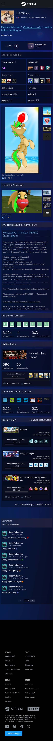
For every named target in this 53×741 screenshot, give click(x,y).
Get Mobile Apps (13, 733)
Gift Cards (9, 673)
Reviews (48, 504)
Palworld (23, 430)
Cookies (8, 697)
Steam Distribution (12, 669)
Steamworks (10, 665)
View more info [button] (7, 35)
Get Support (30, 693)
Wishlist (40, 504)
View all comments (10, 525)
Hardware (29, 665)
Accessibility (10, 688)
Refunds (8, 701)
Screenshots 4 (13, 497)
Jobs (27, 661)
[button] (12, 45)
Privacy (8, 684)
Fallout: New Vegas (37, 355)
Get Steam (29, 684)
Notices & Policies (12, 693)
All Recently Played (26, 504)
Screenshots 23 (13, 383)
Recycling (29, 669)
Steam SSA (9, 661)
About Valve (30, 656)
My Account (30, 697)
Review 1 (27, 383)
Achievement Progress (15, 374)
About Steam (10, 656)
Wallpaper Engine (27, 453)
